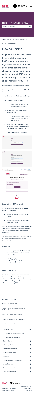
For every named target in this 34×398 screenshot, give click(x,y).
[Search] (30, 26)
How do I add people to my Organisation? (13, 319)
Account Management (9, 43)
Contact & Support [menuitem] (9, 368)
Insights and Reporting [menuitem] (10, 348)
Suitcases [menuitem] (6, 356)
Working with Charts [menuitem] (9, 352)
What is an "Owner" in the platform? (12, 314)
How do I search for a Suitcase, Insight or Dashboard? (13, 309)
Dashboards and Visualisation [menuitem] (12, 360)
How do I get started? (8, 324)
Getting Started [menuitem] (8, 329)
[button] (30, 329)
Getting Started (19, 39)
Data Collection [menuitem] (8, 341)
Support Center (7, 39)
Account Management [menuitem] (12, 337)
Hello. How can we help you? (15, 22)
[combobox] (15, 26)
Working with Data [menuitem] (9, 345)
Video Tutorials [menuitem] (8, 364)
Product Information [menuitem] (9, 371)
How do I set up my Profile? (10, 303)
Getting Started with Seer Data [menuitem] (14, 333)
